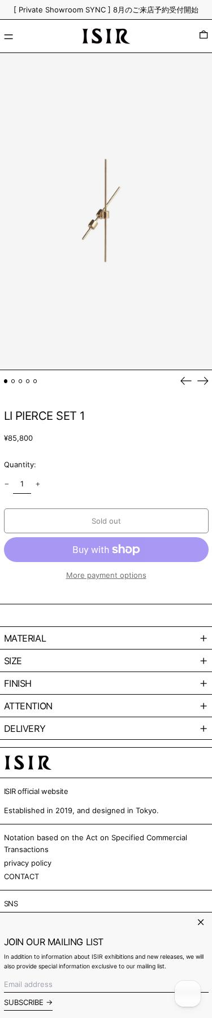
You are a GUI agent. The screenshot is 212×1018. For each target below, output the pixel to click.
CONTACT (21, 876)
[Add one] (37, 483)
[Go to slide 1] (6, 381)
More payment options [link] (106, 575)
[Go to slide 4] (28, 381)
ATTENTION (28, 706)
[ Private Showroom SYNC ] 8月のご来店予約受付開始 (106, 9)
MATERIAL (25, 638)
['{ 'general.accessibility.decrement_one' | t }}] (6, 483)
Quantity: (20, 464)
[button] (203, 36)
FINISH (18, 683)
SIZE (13, 660)
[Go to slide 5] (35, 381)
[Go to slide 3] (21, 381)
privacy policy (27, 862)
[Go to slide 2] (13, 381)
